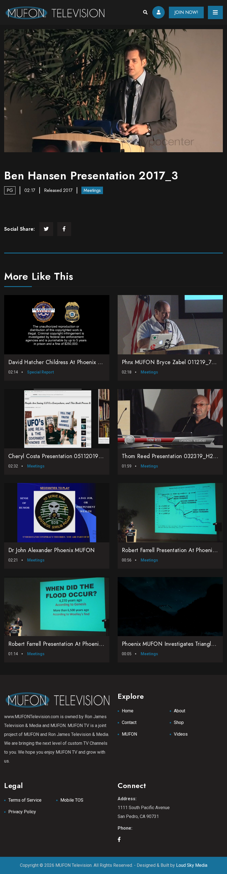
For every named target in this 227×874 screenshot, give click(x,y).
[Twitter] (46, 229)
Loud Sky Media (191, 865)
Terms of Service (25, 800)
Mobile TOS (71, 800)
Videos (181, 734)
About (179, 710)
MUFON (129, 734)
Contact (129, 722)
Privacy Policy (22, 811)
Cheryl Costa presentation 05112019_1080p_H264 (71, 456)
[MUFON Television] (54, 12)
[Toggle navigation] (215, 12)
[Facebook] (64, 229)
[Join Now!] (113, 90)
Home (127, 710)
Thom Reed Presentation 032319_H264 (171, 456)
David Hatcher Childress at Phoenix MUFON (63, 362)
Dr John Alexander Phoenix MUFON (51, 550)
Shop (179, 722)
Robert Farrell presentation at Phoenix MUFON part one (77, 644)
